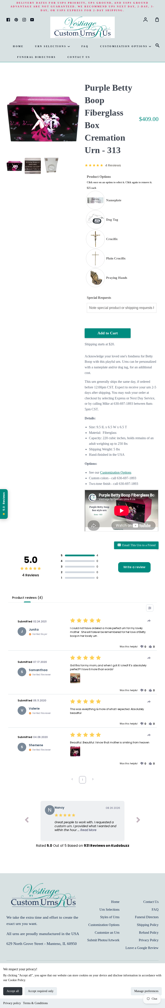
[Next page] (93, 780)
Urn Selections (51, 46)
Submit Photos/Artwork (103, 940)
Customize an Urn (107, 932)
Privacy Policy (149, 940)
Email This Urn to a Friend (138, 545)
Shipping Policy (148, 925)
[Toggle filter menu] (149, 608)
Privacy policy (12, 1003)
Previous (7, 129)
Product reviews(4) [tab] (27, 597)
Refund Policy (149, 932)
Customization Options (124, 46)
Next (79, 129)
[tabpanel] (43, 119)
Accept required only (40, 991)
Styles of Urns (109, 917)
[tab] (14, 166)
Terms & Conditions (35, 1003)
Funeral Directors (36, 57)
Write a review (134, 567)
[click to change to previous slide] (26, 821)
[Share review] (149, 620)
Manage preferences (146, 991)
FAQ (85, 46)
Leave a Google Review (142, 948)
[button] (143, 647)
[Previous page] (72, 780)
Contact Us (78, 57)
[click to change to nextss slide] (138, 821)
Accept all (13, 991)
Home (18, 46)
